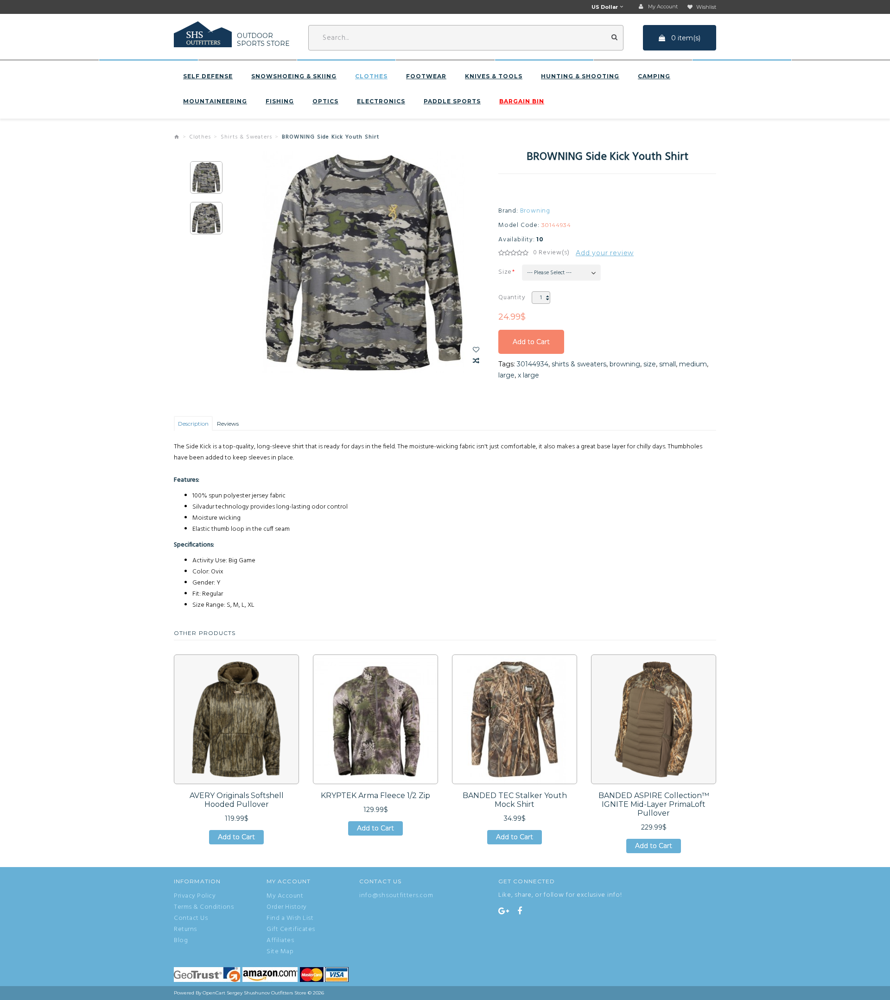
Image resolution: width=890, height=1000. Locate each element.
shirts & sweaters (579, 364)
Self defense (208, 76)
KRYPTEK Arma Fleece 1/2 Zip (375, 795)
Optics (325, 101)
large (506, 375)
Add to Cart (531, 346)
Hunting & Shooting (580, 76)
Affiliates (280, 940)
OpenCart (214, 993)
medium (693, 364)
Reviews (228, 423)
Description (193, 423)
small (667, 364)
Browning (535, 211)
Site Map (280, 952)
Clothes (371, 76)
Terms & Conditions (204, 907)
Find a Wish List (290, 918)
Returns (185, 929)
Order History (287, 907)
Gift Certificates (291, 929)
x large (528, 375)
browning (625, 364)
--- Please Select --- (549, 272)
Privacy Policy (195, 896)
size (649, 364)
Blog (181, 940)
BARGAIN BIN (521, 101)
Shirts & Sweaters (246, 137)
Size (505, 272)
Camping (654, 76)
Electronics (381, 101)
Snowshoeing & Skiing (294, 76)
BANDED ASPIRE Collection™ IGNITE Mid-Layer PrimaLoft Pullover (653, 804)
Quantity (511, 297)
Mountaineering (215, 101)
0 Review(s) (551, 253)
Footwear (426, 76)
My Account (285, 896)
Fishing (280, 101)
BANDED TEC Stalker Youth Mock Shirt (515, 800)
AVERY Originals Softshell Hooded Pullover (237, 800)
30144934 (532, 364)
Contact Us (191, 918)
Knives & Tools (493, 76)
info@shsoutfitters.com (396, 895)
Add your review (605, 253)
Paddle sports (452, 101)
